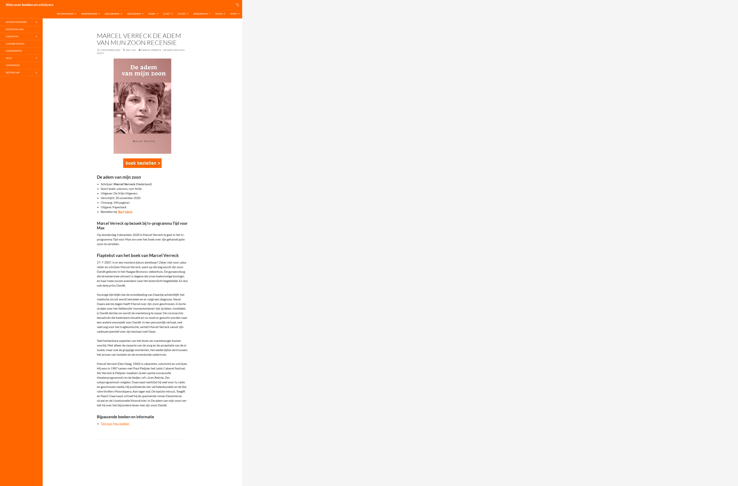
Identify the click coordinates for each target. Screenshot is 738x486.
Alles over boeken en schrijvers (29, 4)
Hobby (152, 13)
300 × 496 (131, 50)
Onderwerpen (14, 51)
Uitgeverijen (13, 65)
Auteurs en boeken (16, 22)
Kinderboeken (89, 13)
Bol (120, 211)
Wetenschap (13, 72)
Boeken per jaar (15, 29)
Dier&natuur (200, 13)
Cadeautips (12, 36)
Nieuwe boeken (65, 13)
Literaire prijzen (15, 43)
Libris (128, 211)
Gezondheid (134, 13)
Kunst (166, 13)
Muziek (182, 13)
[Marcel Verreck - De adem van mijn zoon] (142, 163)
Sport (233, 13)
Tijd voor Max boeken (115, 423)
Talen (9, 58)
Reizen (219, 13)
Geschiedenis (112, 13)
